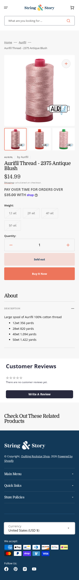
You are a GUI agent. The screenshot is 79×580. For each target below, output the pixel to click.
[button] (6, 7)
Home (8, 42)
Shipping (9, 182)
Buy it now (39, 274)
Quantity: (10, 236)
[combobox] (39, 21)
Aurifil (22, 42)
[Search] (69, 20)
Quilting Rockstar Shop (35, 456)
